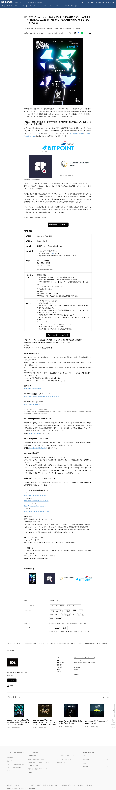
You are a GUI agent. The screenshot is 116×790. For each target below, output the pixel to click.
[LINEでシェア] (81, 33)
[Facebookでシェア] (78, 33)
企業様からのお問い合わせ (68, 785)
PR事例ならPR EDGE (61, 762)
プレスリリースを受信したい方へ (15, 764)
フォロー (11, 680)
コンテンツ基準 (30, 785)
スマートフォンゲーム (74, 606)
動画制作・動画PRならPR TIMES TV (36, 759)
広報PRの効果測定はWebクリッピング (37, 769)
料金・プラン (10, 761)
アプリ (24, 6)
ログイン (108, 2)
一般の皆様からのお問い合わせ (84, 785)
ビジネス (66, 6)
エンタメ (29, 6)
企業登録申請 (100, 2)
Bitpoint (58, 618)
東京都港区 (52, 623)
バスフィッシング (55, 611)
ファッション (47, 6)
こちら (52, 253)
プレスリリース (18, 643)
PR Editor (30, 772)
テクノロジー (9, 6)
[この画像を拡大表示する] (32, 578)
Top (2, 6)
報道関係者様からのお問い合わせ (51, 785)
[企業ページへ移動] (12, 663)
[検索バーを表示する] (113, 2)
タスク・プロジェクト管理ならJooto (65, 756)
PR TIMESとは (10, 758)
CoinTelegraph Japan (76, 133)
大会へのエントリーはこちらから (58, 335)
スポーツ (78, 6)
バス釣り (67, 611)
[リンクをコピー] (90, 33)
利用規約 (39, 785)
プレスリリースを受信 (88, 2)
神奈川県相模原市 (72, 623)
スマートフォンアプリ (57, 606)
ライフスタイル (57, 6)
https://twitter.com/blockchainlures (35, 495)
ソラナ (83, 615)
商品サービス (54, 601)
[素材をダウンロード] (86, 33)
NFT (74, 611)
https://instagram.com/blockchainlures (36, 501)
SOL (51, 618)
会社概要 (9, 785)
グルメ (72, 6)
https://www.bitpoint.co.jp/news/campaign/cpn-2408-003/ (42, 396)
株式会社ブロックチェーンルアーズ (34, 643)
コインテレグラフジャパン (37, 448)
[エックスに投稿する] (75, 33)
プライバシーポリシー (19, 785)
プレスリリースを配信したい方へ (15, 767)
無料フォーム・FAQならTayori (63, 759)
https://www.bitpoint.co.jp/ (32, 388)
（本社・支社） (61, 623)
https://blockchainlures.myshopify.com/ (36, 511)
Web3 (81, 611)
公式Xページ (86, 763)
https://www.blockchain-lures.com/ (35, 506)
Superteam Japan (34, 433)
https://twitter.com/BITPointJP (33, 404)
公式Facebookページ (88, 756)
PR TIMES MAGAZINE (33, 765)
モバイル (17, 6)
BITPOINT (38, 133)
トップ (10, 643)
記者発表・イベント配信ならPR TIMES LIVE (38, 762)
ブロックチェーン (55, 615)
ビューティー (38, 6)
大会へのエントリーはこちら (58, 224)
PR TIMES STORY (32, 756)
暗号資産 (67, 615)
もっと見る (106, 697)
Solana (75, 615)
